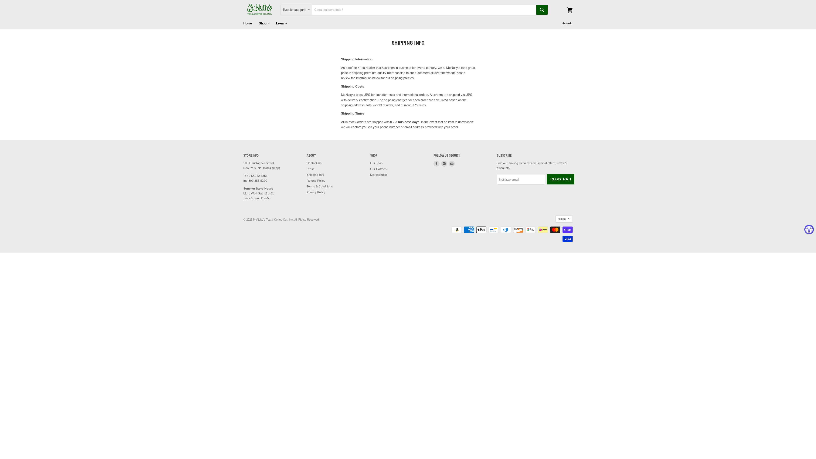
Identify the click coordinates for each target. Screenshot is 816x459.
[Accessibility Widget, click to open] (809, 229)
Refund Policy (316, 180)
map (276, 168)
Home (247, 23)
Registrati (560, 179)
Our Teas (376, 163)
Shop (263, 23)
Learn (280, 23)
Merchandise (379, 174)
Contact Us (314, 163)
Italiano (562, 218)
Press (310, 169)
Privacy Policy (316, 192)
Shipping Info (315, 174)
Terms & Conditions (320, 186)
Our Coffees (378, 169)
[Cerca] (542, 10)
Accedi (567, 23)
